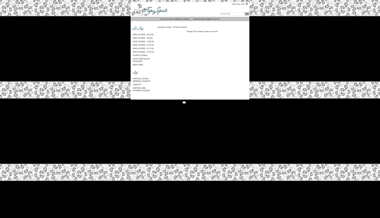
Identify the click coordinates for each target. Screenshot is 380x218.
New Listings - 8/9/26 (143, 38)
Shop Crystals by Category (141, 59)
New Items (138, 64)
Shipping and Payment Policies (206, 19)
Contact (137, 84)
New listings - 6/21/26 (143, 45)
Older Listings (140, 55)
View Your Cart (238, 4)
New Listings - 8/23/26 (143, 34)
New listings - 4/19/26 (143, 52)
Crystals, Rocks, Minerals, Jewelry (175, 19)
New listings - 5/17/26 (143, 48)
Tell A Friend (191, 102)
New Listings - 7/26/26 (143, 41)
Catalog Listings (164, 27)
